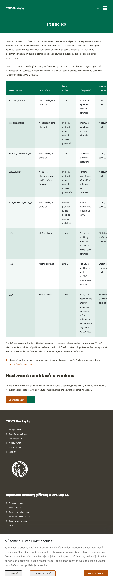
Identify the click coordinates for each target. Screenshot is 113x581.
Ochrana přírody (15, 438)
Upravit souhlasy (16, 399)
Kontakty (12, 452)
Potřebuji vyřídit (15, 443)
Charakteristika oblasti (18, 434)
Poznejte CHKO (15, 429)
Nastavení (13, 573)
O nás (11, 525)
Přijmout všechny (96, 573)
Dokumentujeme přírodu (18, 521)
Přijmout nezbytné (43, 573)
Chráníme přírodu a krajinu (19, 512)
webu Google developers (21, 364)
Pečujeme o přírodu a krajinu (20, 516)
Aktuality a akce (15, 447)
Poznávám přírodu (16, 503)
